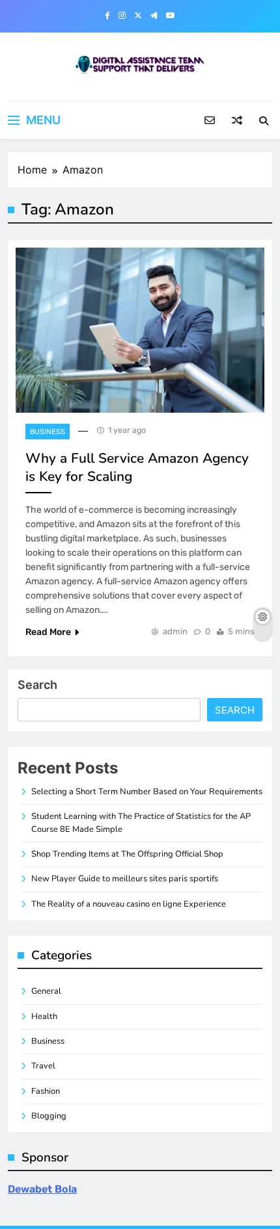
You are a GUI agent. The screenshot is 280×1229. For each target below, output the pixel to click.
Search (37, 685)
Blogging (48, 1116)
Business (47, 432)
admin (175, 631)
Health (44, 1016)
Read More (48, 632)
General (46, 991)
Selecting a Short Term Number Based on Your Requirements (146, 791)
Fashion (45, 1091)
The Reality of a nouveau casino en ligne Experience (128, 904)
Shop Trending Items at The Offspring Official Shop (127, 854)
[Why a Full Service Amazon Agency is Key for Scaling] (140, 330)
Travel (43, 1066)
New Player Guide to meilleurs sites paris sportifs (124, 879)
